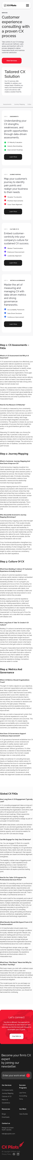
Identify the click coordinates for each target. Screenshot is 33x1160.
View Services (12, 61)
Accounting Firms (23, 1097)
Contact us (6, 1123)
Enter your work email (14, 1075)
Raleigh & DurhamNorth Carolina (8, 1129)
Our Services (6, 1085)
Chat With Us (16, 1036)
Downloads (5, 1117)
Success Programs (23, 1086)
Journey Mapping (7, 1093)
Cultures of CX (6, 1096)
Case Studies (23, 1114)
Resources (6, 1109)
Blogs (4, 1114)
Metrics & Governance (6, 1101)
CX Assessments (7, 1090)
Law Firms (22, 1093)
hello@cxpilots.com (8, 1134)
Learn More (13, 157)
